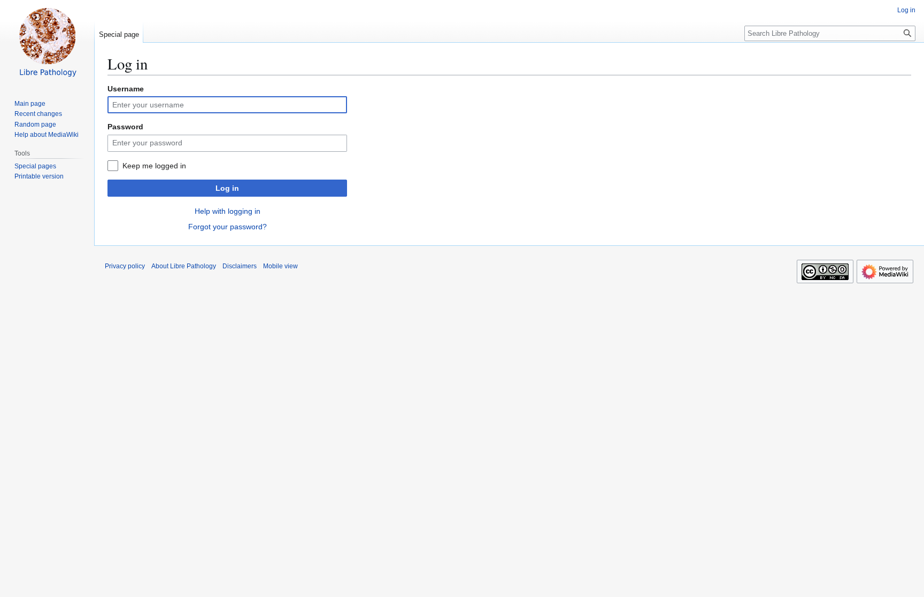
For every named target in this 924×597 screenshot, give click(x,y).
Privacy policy (125, 266)
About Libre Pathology (183, 266)
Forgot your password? (227, 226)
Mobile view (280, 266)
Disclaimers (239, 266)
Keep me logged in (154, 165)
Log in (227, 188)
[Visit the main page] (47, 43)
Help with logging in (227, 211)
